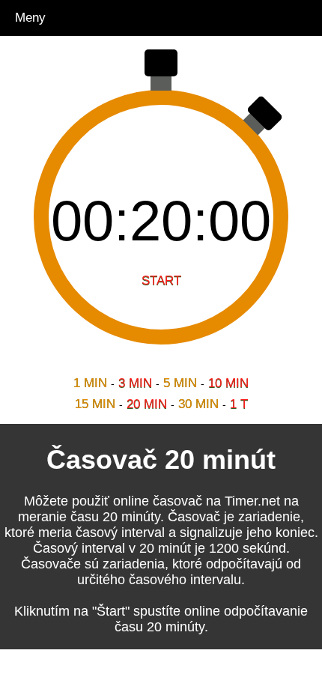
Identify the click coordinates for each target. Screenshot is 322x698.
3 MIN (135, 383)
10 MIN (228, 383)
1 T (239, 404)
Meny (30, 17)
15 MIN (95, 404)
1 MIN (90, 383)
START (161, 280)
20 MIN (147, 404)
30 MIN (198, 404)
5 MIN (180, 383)
